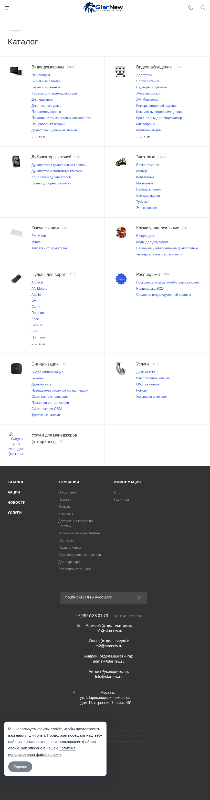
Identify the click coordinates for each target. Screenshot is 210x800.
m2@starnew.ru (109, 646)
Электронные (146, 208)
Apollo (36, 295)
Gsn (35, 331)
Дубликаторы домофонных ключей (59, 165)
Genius (37, 325)
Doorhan (38, 313)
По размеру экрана (46, 112)
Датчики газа (41, 384)
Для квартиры (42, 99)
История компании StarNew (79, 533)
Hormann (38, 337)
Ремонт (142, 390)
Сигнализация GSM (47, 409)
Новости (17, 502)
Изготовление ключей (153, 378)
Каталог (16, 482)
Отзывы (64, 507)
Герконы (38, 378)
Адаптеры (144, 75)
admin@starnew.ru (108, 661)
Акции (14, 492)
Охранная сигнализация (50, 396)
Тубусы (142, 202)
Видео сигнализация (47, 372)
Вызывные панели (46, 81)
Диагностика (145, 372)
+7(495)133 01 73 (92, 616)
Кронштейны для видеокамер (159, 118)
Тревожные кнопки (46, 415)
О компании (67, 492)
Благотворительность (75, 569)
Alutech (37, 282)
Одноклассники (111, 736)
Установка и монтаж (151, 396)
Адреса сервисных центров (79, 555)
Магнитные (144, 183)
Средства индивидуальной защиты (163, 295)
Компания (68, 482)
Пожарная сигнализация (50, 403)
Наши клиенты (69, 547)
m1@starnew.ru (109, 630)
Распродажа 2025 (150, 288)
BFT (35, 300)
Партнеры (66, 540)
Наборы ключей (148, 189)
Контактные (145, 177)
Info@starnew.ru (108, 676)
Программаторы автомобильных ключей (167, 282)
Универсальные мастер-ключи (159, 254)
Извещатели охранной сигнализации (60, 390)
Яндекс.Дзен (137, 736)
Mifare (36, 242)
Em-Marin (39, 236)
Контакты (65, 514)
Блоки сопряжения (46, 87)
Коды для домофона (152, 242)
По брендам (41, 75)
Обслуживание (147, 384)
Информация (127, 482)
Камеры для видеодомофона (54, 93)
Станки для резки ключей (51, 183)
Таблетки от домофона (49, 248)
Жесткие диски (148, 93)
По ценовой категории (48, 124)
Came (36, 307)
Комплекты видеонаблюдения (159, 112)
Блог (118, 492)
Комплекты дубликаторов (51, 177)
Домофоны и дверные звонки (54, 130)
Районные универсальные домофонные (167, 248)
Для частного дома (46, 106)
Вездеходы (145, 236)
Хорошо (20, 766)
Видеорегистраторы (151, 87)
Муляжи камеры (148, 130)
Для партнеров (69, 562)
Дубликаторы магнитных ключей (57, 171)
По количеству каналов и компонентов (61, 118)
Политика (121, 499)
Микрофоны (145, 124)
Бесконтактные (148, 165)
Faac (35, 319)
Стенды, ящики (148, 195)
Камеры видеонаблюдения (156, 106)
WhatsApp (124, 736)
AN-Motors (39, 288)
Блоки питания (147, 81)
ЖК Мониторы (147, 99)
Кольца (142, 171)
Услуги (15, 513)
